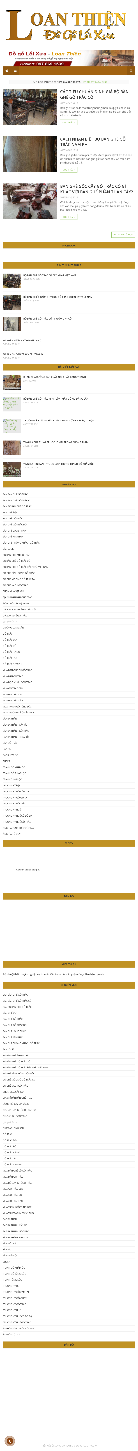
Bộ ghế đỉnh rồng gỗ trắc (19, 573)
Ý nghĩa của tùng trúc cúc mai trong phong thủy (55, 442)
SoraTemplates (63, 1445)
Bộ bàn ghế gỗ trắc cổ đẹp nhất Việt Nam (49, 275)
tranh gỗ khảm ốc (14, 767)
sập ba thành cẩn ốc (15, 724)
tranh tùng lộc (12, 779)
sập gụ (7, 749)
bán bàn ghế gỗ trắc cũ (17, 500)
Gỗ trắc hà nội (11, 651)
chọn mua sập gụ (13, 591)
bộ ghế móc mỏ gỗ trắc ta (19, 579)
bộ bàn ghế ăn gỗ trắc (16, 554)
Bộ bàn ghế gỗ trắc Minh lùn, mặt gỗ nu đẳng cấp (55, 398)
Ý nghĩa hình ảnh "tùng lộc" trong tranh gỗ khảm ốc (58, 463)
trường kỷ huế (12, 809)
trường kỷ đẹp (11, 785)
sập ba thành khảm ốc (16, 737)
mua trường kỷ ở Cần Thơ (18, 712)
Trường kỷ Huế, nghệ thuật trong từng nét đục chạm (59, 420)
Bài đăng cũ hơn (123, 234)
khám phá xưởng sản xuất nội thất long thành (54, 377)
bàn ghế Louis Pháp (14, 530)
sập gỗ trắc (10, 742)
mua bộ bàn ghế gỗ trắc (17, 682)
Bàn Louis (8, 548)
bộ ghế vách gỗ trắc (15, 585)
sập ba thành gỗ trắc (16, 730)
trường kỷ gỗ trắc (14, 803)
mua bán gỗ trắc (13, 676)
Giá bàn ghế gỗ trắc (15, 615)
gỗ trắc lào (10, 658)
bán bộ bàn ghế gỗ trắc (17, 506)
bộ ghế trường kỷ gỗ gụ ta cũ (22, 340)
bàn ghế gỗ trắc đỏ (15, 524)
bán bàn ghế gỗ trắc (15, 494)
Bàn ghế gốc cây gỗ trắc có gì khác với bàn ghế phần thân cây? (96, 188)
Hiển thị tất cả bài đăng (94, 82)
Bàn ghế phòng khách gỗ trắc (21, 542)
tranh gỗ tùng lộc (14, 773)
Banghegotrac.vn (87, 1445)
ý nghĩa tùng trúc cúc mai (18, 828)
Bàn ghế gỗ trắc (13, 518)
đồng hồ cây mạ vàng (16, 603)
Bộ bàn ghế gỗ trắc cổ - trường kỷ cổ (47, 318)
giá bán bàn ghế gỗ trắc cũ (19, 609)
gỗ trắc (7, 633)
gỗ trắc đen (10, 639)
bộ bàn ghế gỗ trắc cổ (16, 560)
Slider (6, 761)
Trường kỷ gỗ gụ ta (15, 797)
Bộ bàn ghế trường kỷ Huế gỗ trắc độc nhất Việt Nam (58, 297)
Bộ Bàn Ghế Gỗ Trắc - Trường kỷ (23, 354)
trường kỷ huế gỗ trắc (17, 821)
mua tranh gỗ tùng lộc (17, 706)
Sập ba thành (11, 718)
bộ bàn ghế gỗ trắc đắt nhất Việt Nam (25, 567)
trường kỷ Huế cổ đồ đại (18, 815)
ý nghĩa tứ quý (11, 833)
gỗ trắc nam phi (12, 664)
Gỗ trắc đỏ (9, 646)
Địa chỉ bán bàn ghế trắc (17, 597)
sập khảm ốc (10, 755)
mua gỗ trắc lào (13, 700)
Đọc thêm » (69, 122)
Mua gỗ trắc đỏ (12, 694)
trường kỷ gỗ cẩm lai (16, 791)
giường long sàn (13, 627)
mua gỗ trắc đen (13, 688)
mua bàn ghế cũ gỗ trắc (17, 670)
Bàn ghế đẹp (10, 512)
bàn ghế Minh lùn (13, 536)
